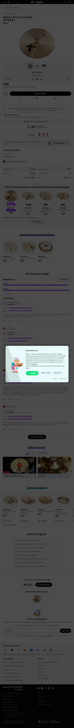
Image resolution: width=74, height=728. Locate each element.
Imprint (55, 378)
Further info (57, 373)
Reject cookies (46, 373)
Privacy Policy (62, 378)
